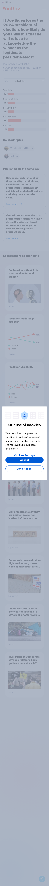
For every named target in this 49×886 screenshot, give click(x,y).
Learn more (12, 449)
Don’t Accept (25, 468)
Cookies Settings (24, 455)
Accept (24, 460)
